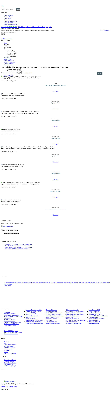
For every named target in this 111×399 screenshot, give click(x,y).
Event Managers (8, 349)
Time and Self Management (11, 331)
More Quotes (7, 285)
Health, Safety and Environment (54, 313)
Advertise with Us (8, 75)
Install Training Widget (10, 365)
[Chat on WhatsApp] (7, 226)
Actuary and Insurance (10, 313)
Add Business (34, 27)
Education (28, 317)
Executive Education (51, 310)
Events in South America (10, 24)
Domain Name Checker (10, 363)
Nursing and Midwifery (72, 315)
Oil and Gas (69, 317)
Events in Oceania (8, 22)
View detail (55, 91)
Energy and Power (30, 318)
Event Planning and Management (34, 323)
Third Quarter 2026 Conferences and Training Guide (18, 245)
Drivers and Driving (31, 313)
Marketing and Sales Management (75, 311)
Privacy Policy (13, 386)
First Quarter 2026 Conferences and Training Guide (17, 248)
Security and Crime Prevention (96, 318)
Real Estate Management (95, 313)
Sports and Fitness (93, 320)
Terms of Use (4, 386)
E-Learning (28, 314)
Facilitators (7, 350)
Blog (5, 343)
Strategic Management (94, 321)
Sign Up (49, 27)
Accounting (7, 312)
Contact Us (41, 27)
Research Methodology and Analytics (98, 315)
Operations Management (72, 318)
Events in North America (10, 21)
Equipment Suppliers (9, 347)
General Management (51, 311)
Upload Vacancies (8, 346)
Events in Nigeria (8, 15)
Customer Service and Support (33, 311)
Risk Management (93, 317)
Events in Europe (8, 19)
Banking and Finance (9, 321)
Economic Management (32, 315)
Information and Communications (54, 315)
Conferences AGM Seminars (11, 324)
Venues (6, 352)
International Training (51, 318)
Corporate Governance (10, 325)
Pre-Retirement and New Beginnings (75, 320)
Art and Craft (7, 318)
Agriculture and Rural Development (13, 316)
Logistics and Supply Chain (53, 323)
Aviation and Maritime (9, 319)
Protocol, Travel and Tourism (73, 323)
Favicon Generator (8, 364)
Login (45, 27)
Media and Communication (73, 313)
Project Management (71, 321)
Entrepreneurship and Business (33, 321)
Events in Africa (8, 17)
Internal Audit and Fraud (52, 317)
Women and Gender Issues (11, 334)
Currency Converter (9, 361)
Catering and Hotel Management (12, 322)
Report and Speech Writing (95, 314)
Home (5, 43)
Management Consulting (72, 310)
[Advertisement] (49, 54)
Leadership (49, 320)
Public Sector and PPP (94, 310)
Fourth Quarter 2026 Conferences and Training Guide (18, 244)
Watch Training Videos (10, 353)
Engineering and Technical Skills (34, 320)
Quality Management (94, 311)
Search (18, 9)
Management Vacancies (10, 344)
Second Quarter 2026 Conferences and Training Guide (18, 247)
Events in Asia (7, 18)
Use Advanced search (6, 38)
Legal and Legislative (51, 321)
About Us (6, 341)
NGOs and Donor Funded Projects (75, 314)
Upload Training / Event (24, 27)
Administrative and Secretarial (11, 315)
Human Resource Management (54, 314)
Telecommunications (94, 323)
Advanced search (28, 72)
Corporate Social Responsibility (34, 310)
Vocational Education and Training (13, 332)
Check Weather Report (10, 360)
